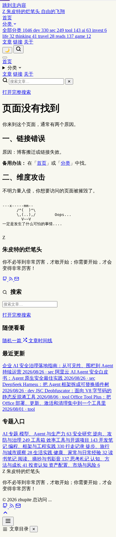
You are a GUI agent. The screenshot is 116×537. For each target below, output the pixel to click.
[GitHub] (5, 279)
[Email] (16, 279)
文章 (7, 41)
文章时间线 (40, 340)
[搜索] (18, 49)
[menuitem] (17, 30)
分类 (7, 24)
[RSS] (11, 279)
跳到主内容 (14, 5)
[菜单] (4, 57)
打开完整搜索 (16, 92)
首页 (7, 17)
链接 (18, 41)
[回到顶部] (5, 513)
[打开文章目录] (8, 521)
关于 (28, 41)
